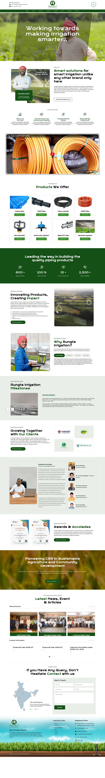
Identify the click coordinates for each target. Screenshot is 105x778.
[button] (12, 409)
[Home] (52, 4)
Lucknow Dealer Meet (81, 635)
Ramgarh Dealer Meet (52, 635)
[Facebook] (76, 740)
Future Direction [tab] (59, 355)
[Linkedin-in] (81, 740)
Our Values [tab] (86, 355)
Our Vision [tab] (77, 355)
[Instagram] (79, 740)
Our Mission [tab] (69, 355)
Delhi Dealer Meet (24, 635)
